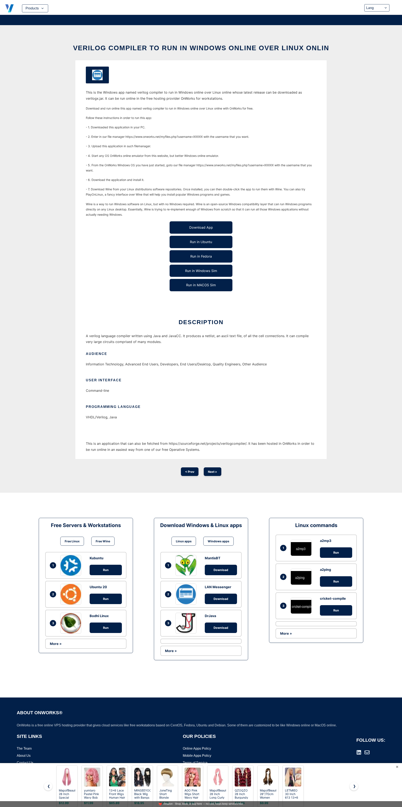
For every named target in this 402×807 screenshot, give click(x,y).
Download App (201, 227)
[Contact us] (367, 752)
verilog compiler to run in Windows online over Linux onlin (201, 48)
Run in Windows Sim (201, 271)
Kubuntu (96, 558)
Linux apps (184, 541)
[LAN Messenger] (187, 594)
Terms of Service (195, 762)
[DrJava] (187, 623)
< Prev (189, 471)
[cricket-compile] (302, 606)
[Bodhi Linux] (71, 623)
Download (221, 570)
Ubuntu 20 (98, 587)
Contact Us (25, 762)
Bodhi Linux (99, 616)
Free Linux (72, 541)
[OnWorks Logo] (9, 8)
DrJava (210, 616)
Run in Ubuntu (201, 242)
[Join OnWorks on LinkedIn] (358, 752)
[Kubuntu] (71, 565)
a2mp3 (325, 541)
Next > (212, 471)
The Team (24, 748)
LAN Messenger (218, 587)
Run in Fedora (201, 256)
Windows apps (218, 541)
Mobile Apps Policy (197, 755)
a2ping (325, 569)
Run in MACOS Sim (201, 285)
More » (56, 644)
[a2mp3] (302, 548)
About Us (24, 755)
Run (106, 570)
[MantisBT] (187, 565)
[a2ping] (302, 577)
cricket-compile (333, 598)
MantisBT (212, 558)
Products (32, 8)
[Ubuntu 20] (71, 594)
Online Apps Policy (197, 748)
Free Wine (103, 541)
